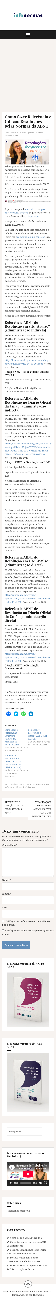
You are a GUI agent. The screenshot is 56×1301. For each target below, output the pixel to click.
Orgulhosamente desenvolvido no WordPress (27, 1291)
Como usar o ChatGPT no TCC (26, 1237)
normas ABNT (25, 784)
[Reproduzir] (10, 1182)
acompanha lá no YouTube (30, 236)
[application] (28, 1174)
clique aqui (33, 216)
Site (4, 907)
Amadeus (23, 1294)
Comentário (9, 844)
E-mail (6, 893)
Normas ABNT (11, 135)
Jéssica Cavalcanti (36, 132)
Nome (6, 879)
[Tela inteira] (45, 1182)
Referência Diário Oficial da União (20, 787)
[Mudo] (40, 1182)
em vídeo (30, 209)
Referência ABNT (41, 784)
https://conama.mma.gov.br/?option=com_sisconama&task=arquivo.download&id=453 (27, 598)
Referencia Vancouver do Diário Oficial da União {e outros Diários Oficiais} (13, 761)
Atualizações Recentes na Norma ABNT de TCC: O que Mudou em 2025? (41, 809)
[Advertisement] (28, 75)
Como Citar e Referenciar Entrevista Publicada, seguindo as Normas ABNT (12, 737)
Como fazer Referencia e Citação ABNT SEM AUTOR (37, 734)
